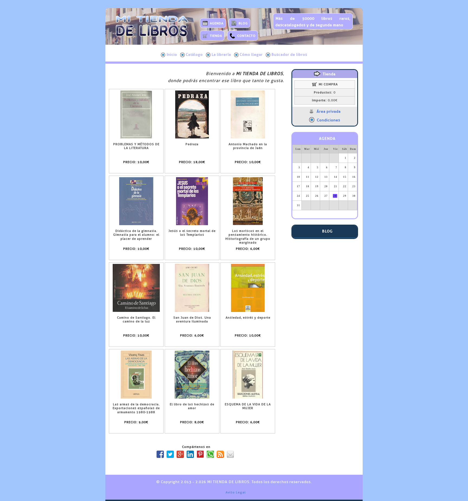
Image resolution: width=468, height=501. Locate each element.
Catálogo (194, 54)
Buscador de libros (289, 54)
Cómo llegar (251, 54)
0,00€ (324, 100)
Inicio (172, 54)
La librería (221, 54)
